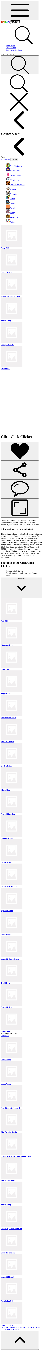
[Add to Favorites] (20, 451)
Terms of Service (12, 1329)
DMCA (32, 1327)
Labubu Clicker (7, 1327)
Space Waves (11, 48)
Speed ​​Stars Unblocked (14, 50)
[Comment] (20, 489)
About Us (16, 1327)
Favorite (14, 159)
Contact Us (24, 1327)
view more (5, 1036)
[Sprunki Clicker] (10, 23)
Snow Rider (10, 46)
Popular (4, 159)
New (9, 159)
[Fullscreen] (20, 508)
